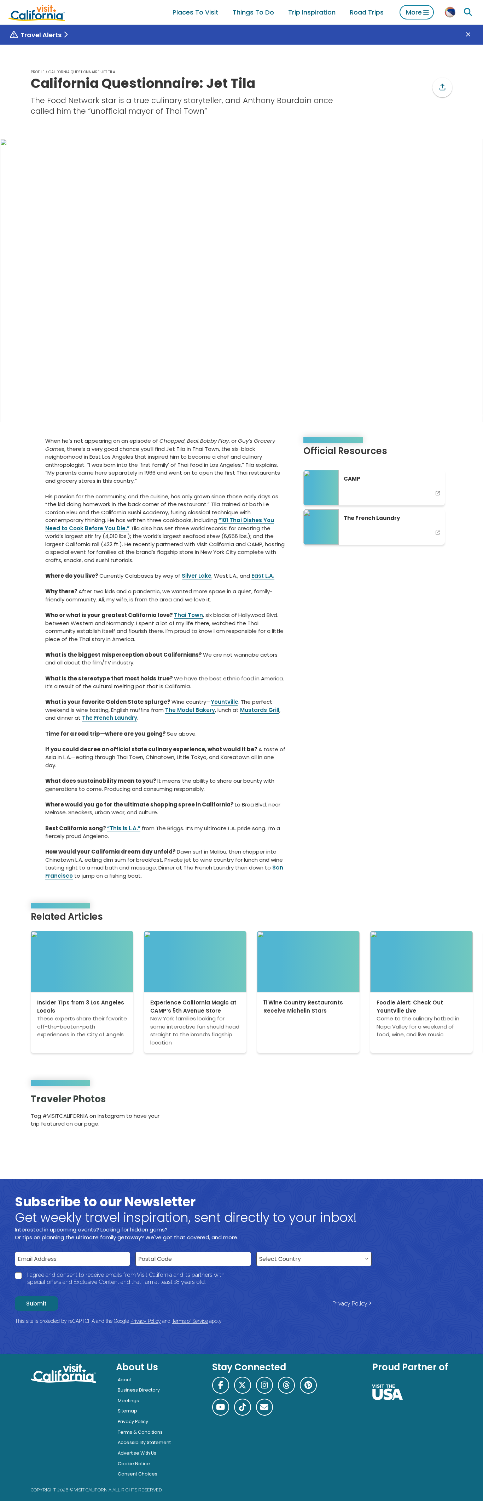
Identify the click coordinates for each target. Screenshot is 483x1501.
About (124, 1380)
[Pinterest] (432, 1112)
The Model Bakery (190, 710)
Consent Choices (137, 1474)
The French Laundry (109, 717)
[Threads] (286, 1385)
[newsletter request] (264, 1407)
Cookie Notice (134, 1464)
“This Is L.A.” (123, 828)
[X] (242, 1385)
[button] (442, 87)
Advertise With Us (137, 1453)
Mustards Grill (259, 710)
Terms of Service (190, 1321)
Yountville (224, 702)
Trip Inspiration (312, 12)
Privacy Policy (349, 1303)
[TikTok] (242, 1407)
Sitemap (127, 1411)
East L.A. (262, 575)
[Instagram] (422, 1112)
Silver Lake (196, 575)
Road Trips (367, 12)
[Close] (473, 35)
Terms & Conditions (140, 1432)
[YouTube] (442, 1112)
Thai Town (188, 615)
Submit (36, 1303)
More (414, 12)
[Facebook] (220, 1385)
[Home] (36, 12)
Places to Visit (196, 12)
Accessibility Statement (144, 1442)
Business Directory (139, 1390)
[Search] (468, 12)
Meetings (128, 1401)
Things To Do (253, 12)
